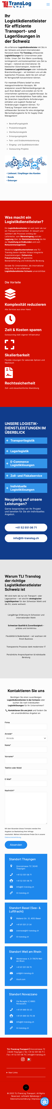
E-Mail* (8, 779)
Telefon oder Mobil (13, 768)
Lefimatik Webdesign (30, 1096)
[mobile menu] (48, 4)
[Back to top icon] (26, 1087)
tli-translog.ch (22, 893)
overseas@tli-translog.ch (27, 930)
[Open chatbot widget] (44, 1101)
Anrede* (8, 734)
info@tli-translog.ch (25, 887)
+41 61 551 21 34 (23, 924)
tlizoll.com (20, 979)
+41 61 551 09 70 (24, 967)
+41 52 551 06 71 (24, 874)
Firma (7, 722)
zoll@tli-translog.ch (25, 973)
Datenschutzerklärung (13, 837)
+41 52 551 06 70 (24, 881)
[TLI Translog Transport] (16, 4)
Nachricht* (9, 790)
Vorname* (9, 756)
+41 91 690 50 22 (24, 1010)
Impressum (37, 1099)
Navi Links (13, 1072)
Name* (8, 745)
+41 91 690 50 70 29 (25, 1016)
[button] (26, 440)
